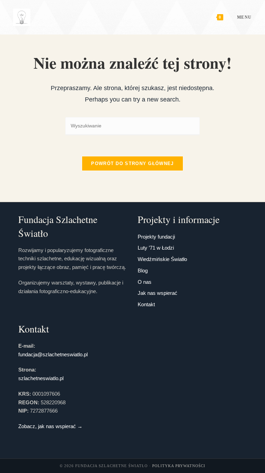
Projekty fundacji (156, 237)
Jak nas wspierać (157, 293)
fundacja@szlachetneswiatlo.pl (53, 354)
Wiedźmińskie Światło (162, 259)
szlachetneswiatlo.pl (40, 378)
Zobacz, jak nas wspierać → (50, 426)
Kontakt (146, 304)
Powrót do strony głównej (132, 163)
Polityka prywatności (178, 466)
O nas (144, 282)
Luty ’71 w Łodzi (156, 248)
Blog (143, 270)
